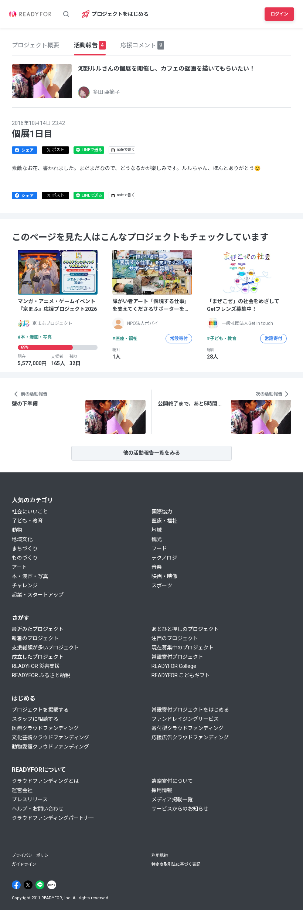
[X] (28, 884)
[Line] (39, 884)
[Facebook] (16, 884)
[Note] (51, 884)
